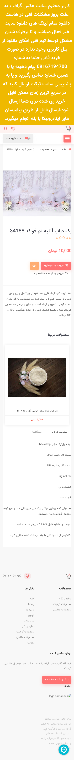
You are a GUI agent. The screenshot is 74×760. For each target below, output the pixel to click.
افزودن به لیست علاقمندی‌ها (49, 273)
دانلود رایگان (65, 599)
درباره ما (30, 610)
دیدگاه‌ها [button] (37, 432)
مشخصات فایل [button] (59, 432)
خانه (32, 599)
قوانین (31, 615)
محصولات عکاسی (62, 610)
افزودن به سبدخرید (54, 265)
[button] (18, 138)
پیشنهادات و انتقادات (56, 680)
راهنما (31, 604)
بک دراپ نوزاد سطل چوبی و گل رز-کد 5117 (37, 411)
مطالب (30, 643)
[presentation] (70, 193)
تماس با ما (29, 621)
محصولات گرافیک (62, 604)
